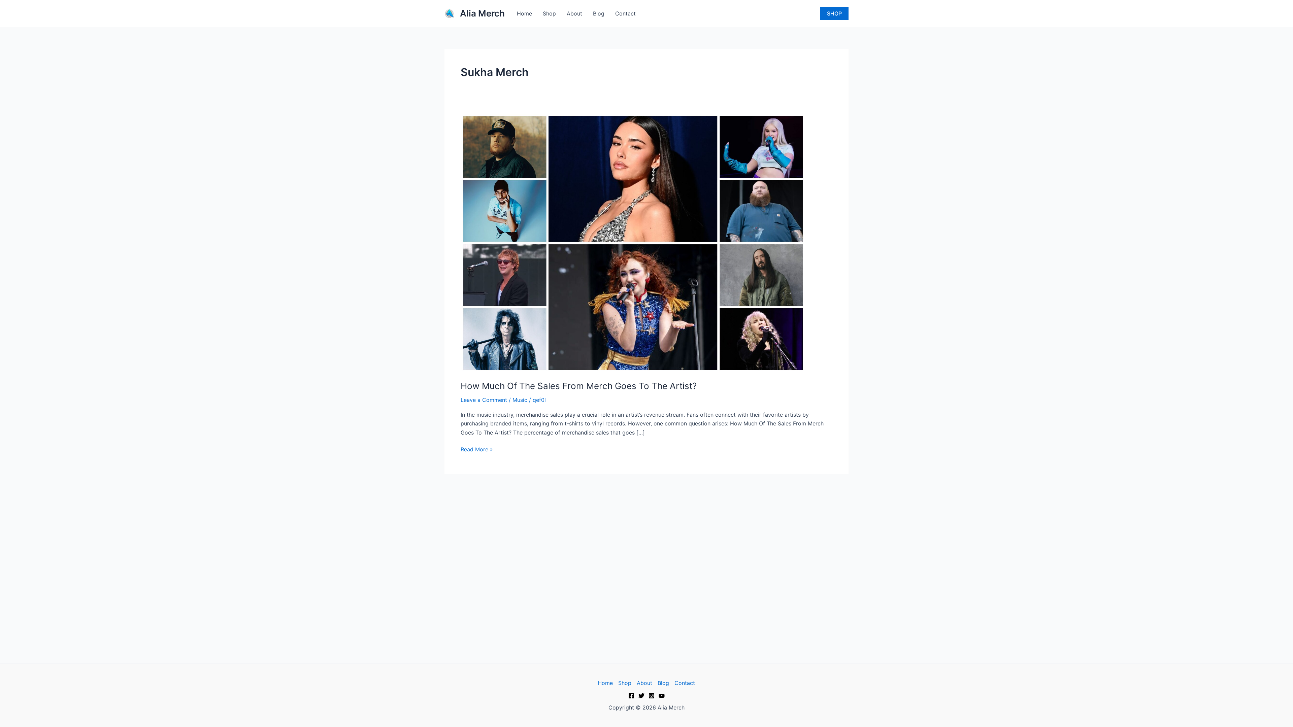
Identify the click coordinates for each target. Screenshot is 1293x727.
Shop (549, 13)
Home (524, 13)
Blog (598, 13)
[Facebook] (631, 696)
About (574, 13)
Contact (625, 13)
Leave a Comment (484, 399)
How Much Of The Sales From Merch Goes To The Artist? (579, 386)
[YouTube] (662, 696)
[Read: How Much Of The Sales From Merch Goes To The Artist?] (633, 242)
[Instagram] (652, 696)
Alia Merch (482, 13)
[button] (834, 13)
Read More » (477, 449)
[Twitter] (641, 696)
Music (519, 399)
